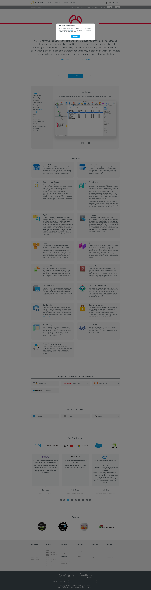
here (70, 30)
